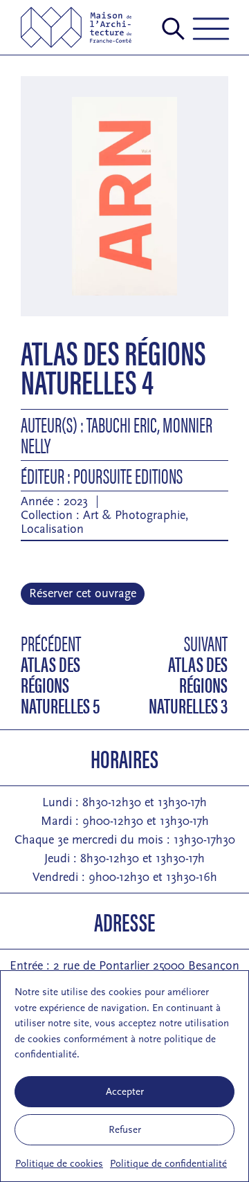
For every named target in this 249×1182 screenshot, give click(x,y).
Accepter (125, 1092)
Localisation (52, 529)
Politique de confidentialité (168, 1164)
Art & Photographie (134, 515)
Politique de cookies (59, 1164)
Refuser (125, 1130)
